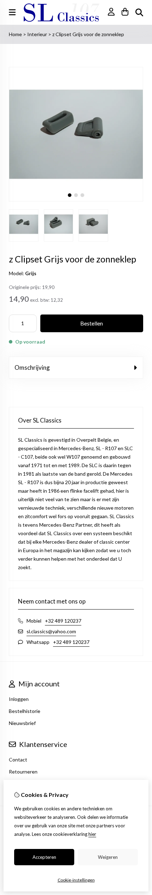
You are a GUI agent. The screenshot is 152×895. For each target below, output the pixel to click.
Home (15, 34)
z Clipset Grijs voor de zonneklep (88, 34)
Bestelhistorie (24, 711)
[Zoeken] (139, 12)
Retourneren (23, 772)
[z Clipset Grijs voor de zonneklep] (76, 200)
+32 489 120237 (63, 621)
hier (92, 834)
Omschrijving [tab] (32, 367)
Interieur (37, 34)
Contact (18, 760)
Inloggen (19, 699)
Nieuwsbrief (22, 723)
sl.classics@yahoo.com (51, 631)
